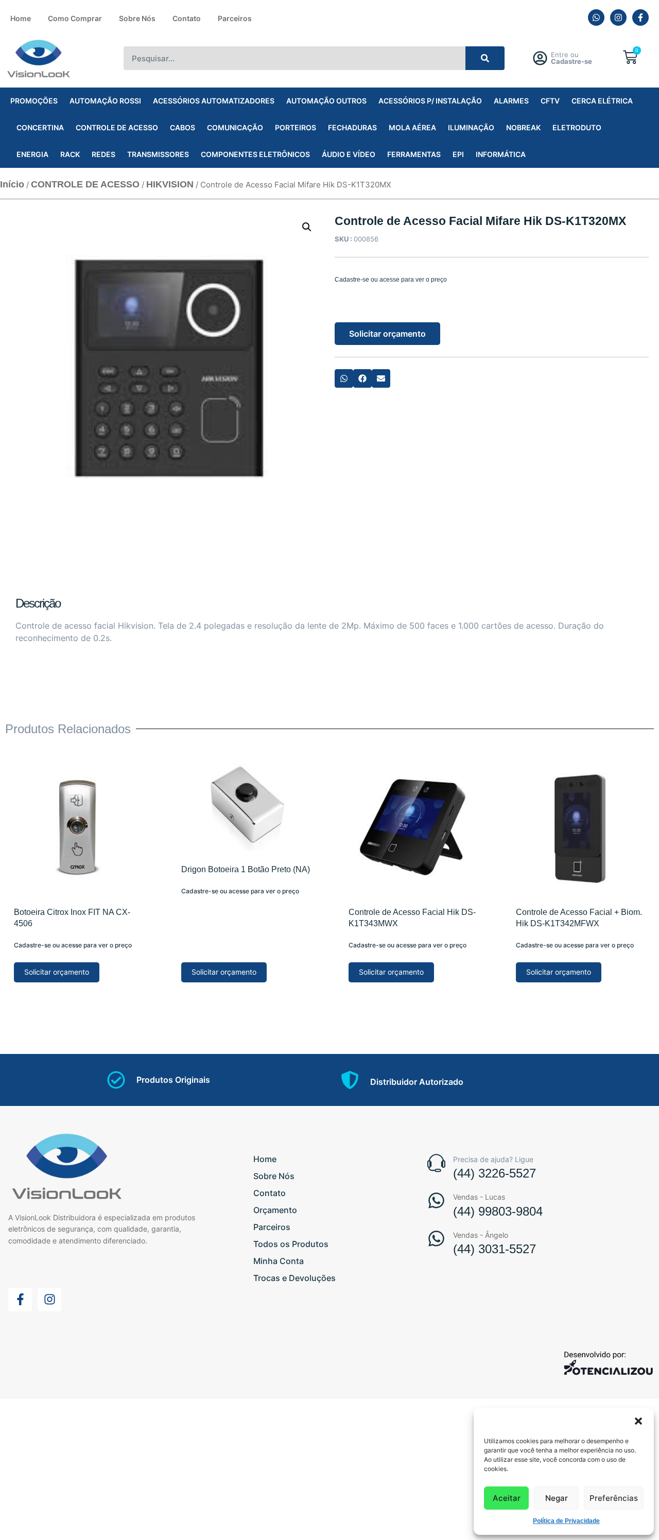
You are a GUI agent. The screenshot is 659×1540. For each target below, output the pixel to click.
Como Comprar (75, 18)
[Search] (485, 58)
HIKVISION (170, 184)
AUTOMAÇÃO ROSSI (105, 100)
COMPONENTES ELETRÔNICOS (255, 154)
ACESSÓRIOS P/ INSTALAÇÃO (430, 100)
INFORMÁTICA (501, 154)
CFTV (550, 100)
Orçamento (275, 1210)
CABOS (182, 127)
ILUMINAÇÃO (471, 127)
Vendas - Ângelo (480, 1235)
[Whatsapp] (596, 17)
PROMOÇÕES (34, 100)
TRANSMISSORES (158, 154)
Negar (556, 1498)
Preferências (613, 1498)
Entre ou (571, 57)
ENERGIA (32, 154)
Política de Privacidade (566, 1521)
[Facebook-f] (640, 17)
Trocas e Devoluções (294, 1278)
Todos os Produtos (290, 1244)
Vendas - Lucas (479, 1196)
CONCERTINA (40, 127)
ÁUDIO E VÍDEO (348, 154)
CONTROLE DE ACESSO (117, 127)
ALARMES (511, 100)
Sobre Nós (137, 18)
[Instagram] (618, 17)
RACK (70, 154)
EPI (458, 154)
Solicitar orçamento (387, 333)
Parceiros (235, 18)
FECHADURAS (352, 127)
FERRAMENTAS (414, 154)
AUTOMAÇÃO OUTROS (326, 100)
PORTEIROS (295, 127)
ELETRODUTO (576, 127)
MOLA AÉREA (412, 127)
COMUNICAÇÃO (235, 127)
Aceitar (507, 1498)
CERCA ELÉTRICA (602, 100)
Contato (186, 18)
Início (12, 184)
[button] (638, 1421)
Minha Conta (278, 1261)
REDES (103, 154)
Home (20, 18)
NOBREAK (523, 127)
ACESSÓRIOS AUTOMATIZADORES (213, 100)
